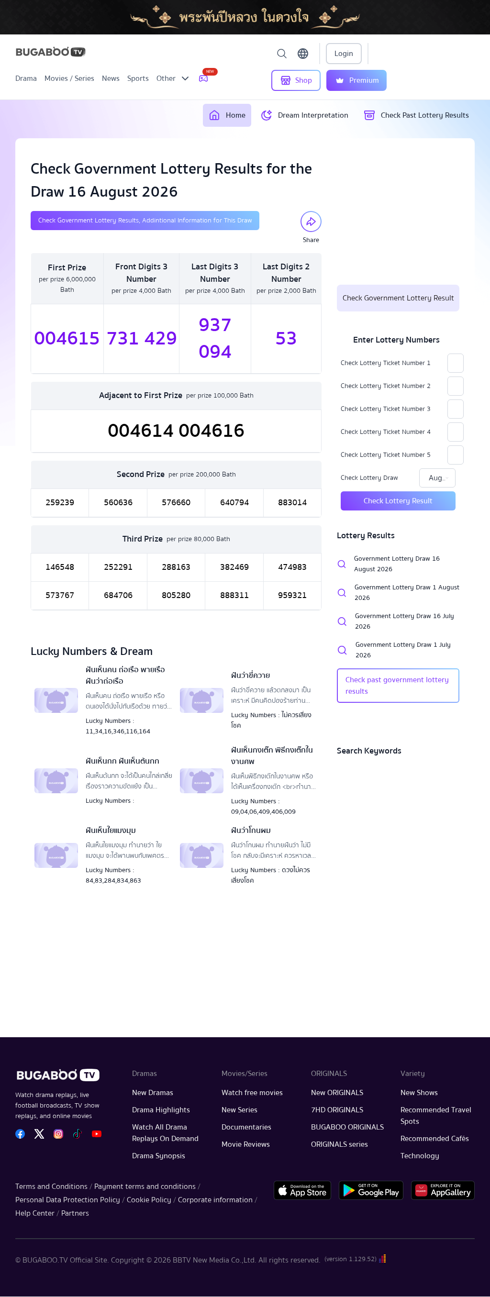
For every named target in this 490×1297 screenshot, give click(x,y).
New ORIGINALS (337, 1092)
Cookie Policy (149, 1200)
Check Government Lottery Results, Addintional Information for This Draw (145, 220)
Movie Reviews (246, 1144)
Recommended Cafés (435, 1138)
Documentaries (246, 1127)
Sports (138, 78)
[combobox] (437, 478)
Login (343, 53)
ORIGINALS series (339, 1144)
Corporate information (215, 1200)
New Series (239, 1110)
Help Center (35, 1213)
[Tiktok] (77, 1134)
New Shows (419, 1092)
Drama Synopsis (158, 1156)
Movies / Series (69, 78)
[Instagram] (58, 1134)
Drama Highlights (161, 1110)
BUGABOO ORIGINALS (347, 1127)
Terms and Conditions (51, 1186)
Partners (75, 1213)
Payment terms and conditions (145, 1186)
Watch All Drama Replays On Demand (165, 1132)
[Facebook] (20, 1134)
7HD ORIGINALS (337, 1110)
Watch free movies (252, 1092)
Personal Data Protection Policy (67, 1200)
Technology (420, 1156)
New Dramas (152, 1092)
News (111, 78)
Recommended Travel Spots (436, 1115)
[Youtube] (96, 1134)
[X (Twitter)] (39, 1134)
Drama (26, 78)
